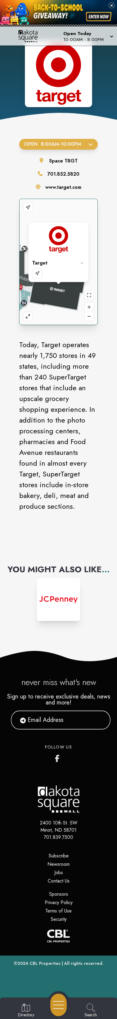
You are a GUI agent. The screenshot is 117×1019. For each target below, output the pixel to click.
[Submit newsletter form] (98, 720)
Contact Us (59, 880)
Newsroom (58, 864)
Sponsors (58, 894)
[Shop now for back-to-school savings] (99, 16)
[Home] (30, 36)
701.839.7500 (58, 837)
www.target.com (63, 187)
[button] (88, 36)
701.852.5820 (63, 174)
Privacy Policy (59, 902)
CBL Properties (45, 963)
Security (59, 919)
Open (52, 144)
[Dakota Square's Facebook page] (58, 757)
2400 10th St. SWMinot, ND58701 (58, 826)
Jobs (58, 872)
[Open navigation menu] (59, 1005)
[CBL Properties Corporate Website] (58, 936)
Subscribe (59, 855)
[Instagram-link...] (58, 600)
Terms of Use (58, 910)
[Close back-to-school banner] (112, 5)
